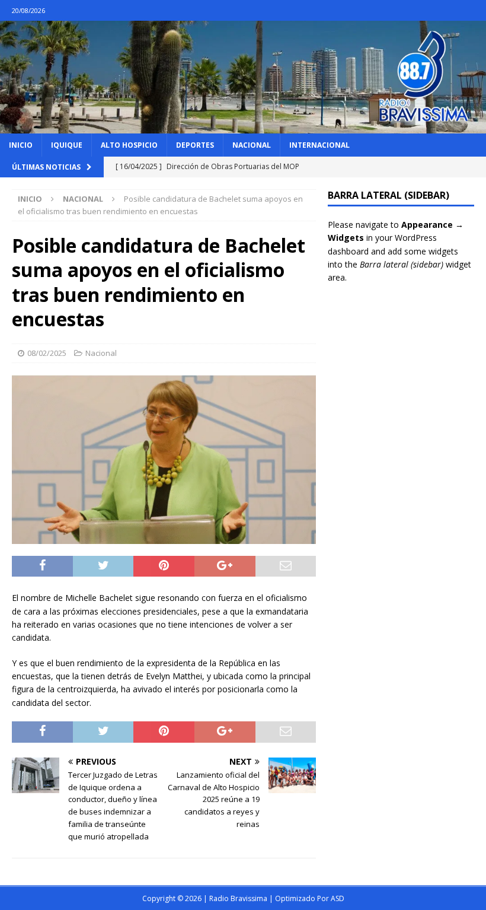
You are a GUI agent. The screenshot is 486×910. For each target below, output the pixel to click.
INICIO (21, 145)
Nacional (251, 145)
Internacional (319, 145)
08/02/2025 (46, 353)
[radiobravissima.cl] (243, 126)
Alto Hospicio (129, 145)
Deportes (195, 145)
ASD (337, 898)
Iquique (66, 145)
